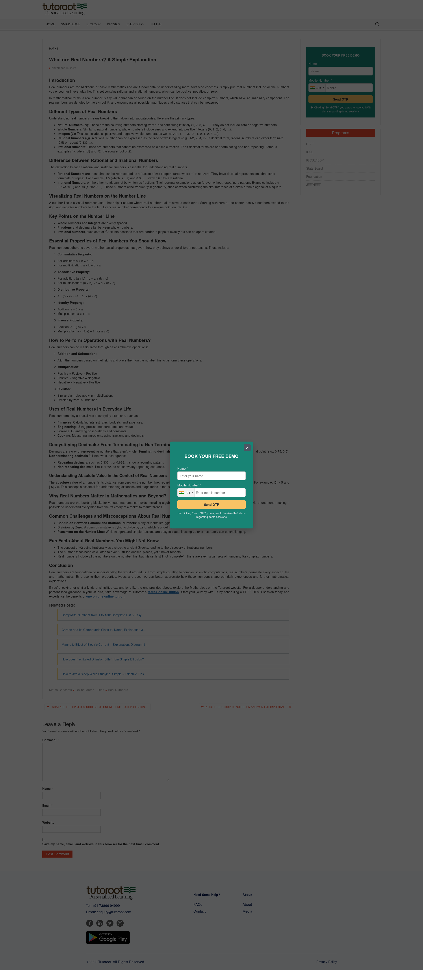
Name (182, 468)
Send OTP (211, 504)
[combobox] (186, 492)
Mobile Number (189, 485)
